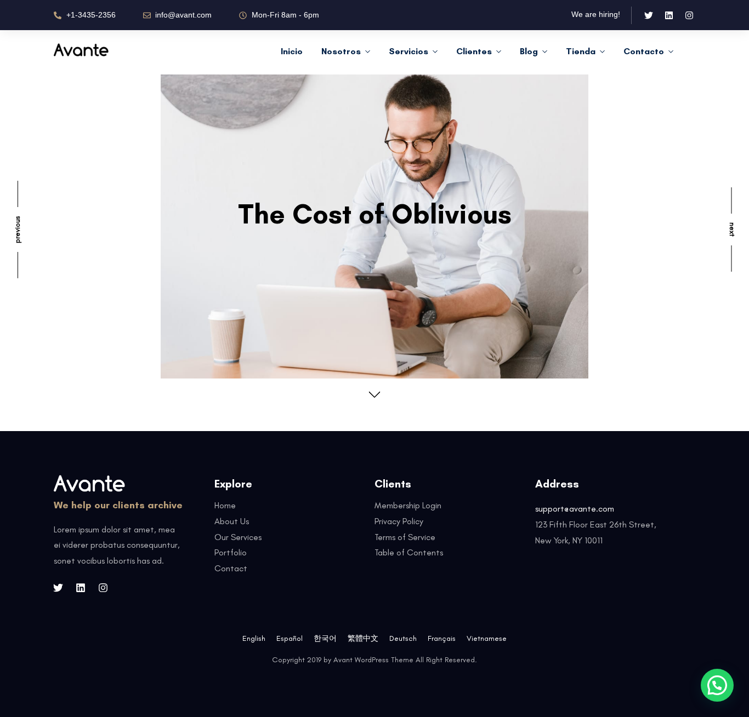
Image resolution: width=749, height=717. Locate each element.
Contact (230, 568)
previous (17, 229)
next (732, 229)
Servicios (408, 51)
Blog (529, 51)
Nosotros (341, 51)
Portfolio (230, 552)
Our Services (238, 537)
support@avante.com (574, 508)
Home (225, 505)
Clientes (474, 51)
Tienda (580, 51)
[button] (717, 685)
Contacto (643, 51)
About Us (231, 521)
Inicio (292, 51)
